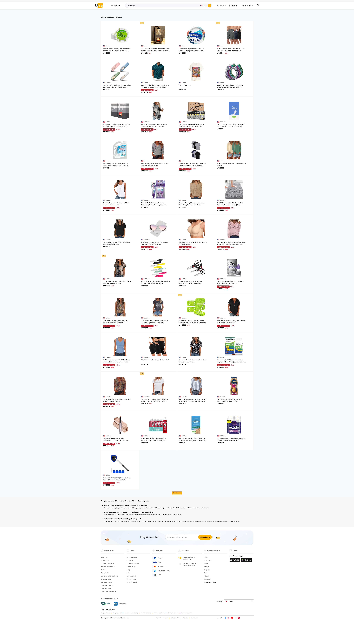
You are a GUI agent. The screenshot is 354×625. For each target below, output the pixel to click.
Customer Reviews (133, 563)
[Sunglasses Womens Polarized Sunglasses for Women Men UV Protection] (158, 228)
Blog (128, 570)
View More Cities (209, 582)
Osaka (206, 563)
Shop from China (159, 613)
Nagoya (206, 567)
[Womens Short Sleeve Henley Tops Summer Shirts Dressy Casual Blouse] (234, 307)
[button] (221, 5)
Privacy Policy (175, 618)
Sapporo (207, 570)
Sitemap (103, 570)
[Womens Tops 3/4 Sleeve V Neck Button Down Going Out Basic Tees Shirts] (196, 189)
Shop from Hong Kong (131, 613)
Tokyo (206, 557)
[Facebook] (225, 618)
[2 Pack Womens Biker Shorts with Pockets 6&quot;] (158, 346)
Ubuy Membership (107, 585)
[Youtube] (232, 618)
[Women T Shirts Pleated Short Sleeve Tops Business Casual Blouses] (196, 346)
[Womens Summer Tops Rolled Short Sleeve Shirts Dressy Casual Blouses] (120, 268)
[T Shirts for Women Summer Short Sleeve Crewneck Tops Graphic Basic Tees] (158, 307)
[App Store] (235, 560)
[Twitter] (235, 618)
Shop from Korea (146, 613)
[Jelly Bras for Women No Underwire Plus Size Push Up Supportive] (196, 228)
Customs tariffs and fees (109, 576)
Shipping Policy (106, 579)
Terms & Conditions (162, 618)
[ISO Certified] (119, 604)
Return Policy (131, 567)
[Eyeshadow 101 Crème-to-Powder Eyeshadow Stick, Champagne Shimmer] (120, 425)
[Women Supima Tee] (196, 71)
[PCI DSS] (105, 603)
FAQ (128, 573)
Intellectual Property (108, 567)
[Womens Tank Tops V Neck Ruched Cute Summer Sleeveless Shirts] (120, 189)
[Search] (209, 5)
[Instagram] (228, 618)
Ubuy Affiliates (131, 579)
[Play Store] (246, 560)
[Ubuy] (99, 5)
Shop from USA (105, 613)
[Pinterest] (239, 618)
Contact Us (105, 560)
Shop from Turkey (173, 613)
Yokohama (207, 560)
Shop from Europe (186, 613)
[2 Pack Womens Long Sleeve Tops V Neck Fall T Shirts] (234, 150)
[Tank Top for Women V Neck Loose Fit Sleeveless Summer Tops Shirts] (120, 307)
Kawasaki (207, 579)
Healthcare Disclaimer (108, 592)
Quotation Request (107, 563)
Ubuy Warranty (106, 589)
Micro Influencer (106, 582)
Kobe (205, 573)
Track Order (105, 573)
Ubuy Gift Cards (132, 582)
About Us (104, 557)
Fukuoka (206, 576)
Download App (132, 557)
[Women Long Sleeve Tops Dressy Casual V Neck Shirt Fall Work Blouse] (158, 150)
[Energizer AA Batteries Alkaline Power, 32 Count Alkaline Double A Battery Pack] (196, 111)
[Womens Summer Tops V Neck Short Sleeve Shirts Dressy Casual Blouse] (120, 228)
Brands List (130, 560)
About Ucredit (131, 576)
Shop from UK (117, 613)
